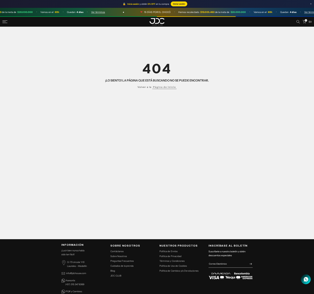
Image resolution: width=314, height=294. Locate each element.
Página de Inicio (164, 87)
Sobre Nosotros (118, 256)
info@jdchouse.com (76, 273)
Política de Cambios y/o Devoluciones (179, 270)
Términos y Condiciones (172, 260)
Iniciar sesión (179, 4)
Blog (112, 270)
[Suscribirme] (249, 264)
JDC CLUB (115, 275)
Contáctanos (117, 251)
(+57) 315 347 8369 (74, 284)
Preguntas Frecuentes (122, 260)
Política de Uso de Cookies (173, 265)
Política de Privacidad (170, 256)
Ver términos (95, 12)
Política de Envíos (168, 251)
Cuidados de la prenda (121, 265)
